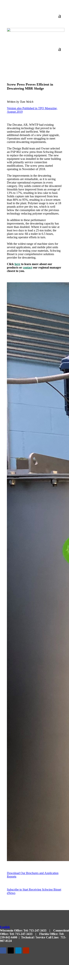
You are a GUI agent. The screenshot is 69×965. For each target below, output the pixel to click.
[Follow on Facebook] (3, 950)
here (17, 264)
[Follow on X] (11, 950)
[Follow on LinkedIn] (18, 950)
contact (27, 267)
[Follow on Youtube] (26, 950)
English (5, 927)
